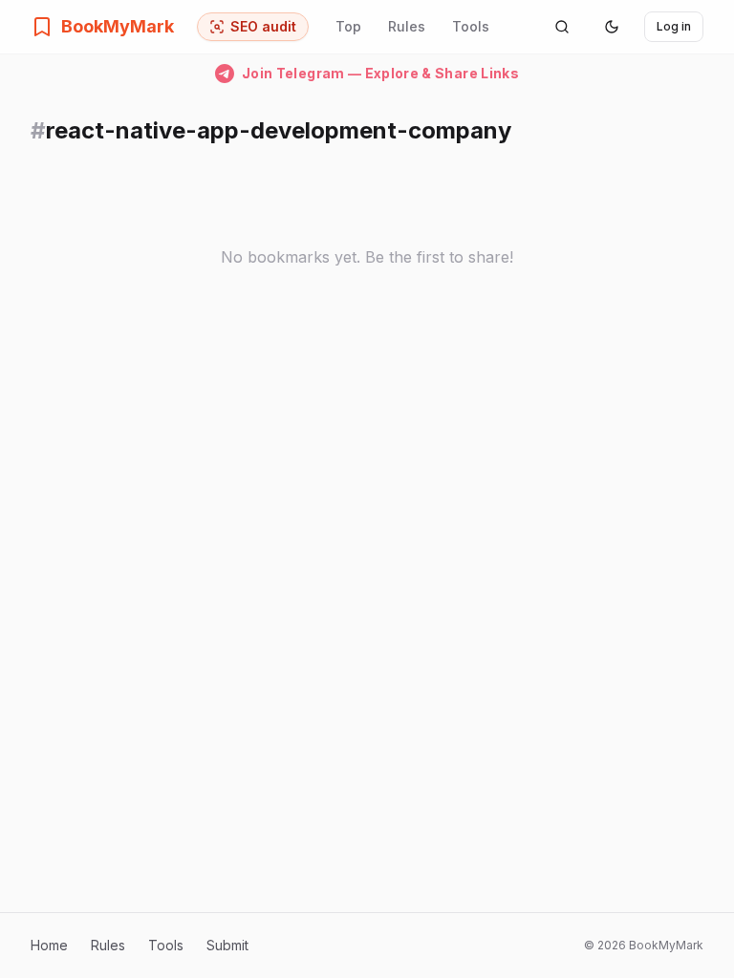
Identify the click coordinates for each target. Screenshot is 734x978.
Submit (227, 945)
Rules (406, 26)
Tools (470, 26)
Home (49, 945)
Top (348, 26)
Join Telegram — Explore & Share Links (380, 73)
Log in (674, 26)
